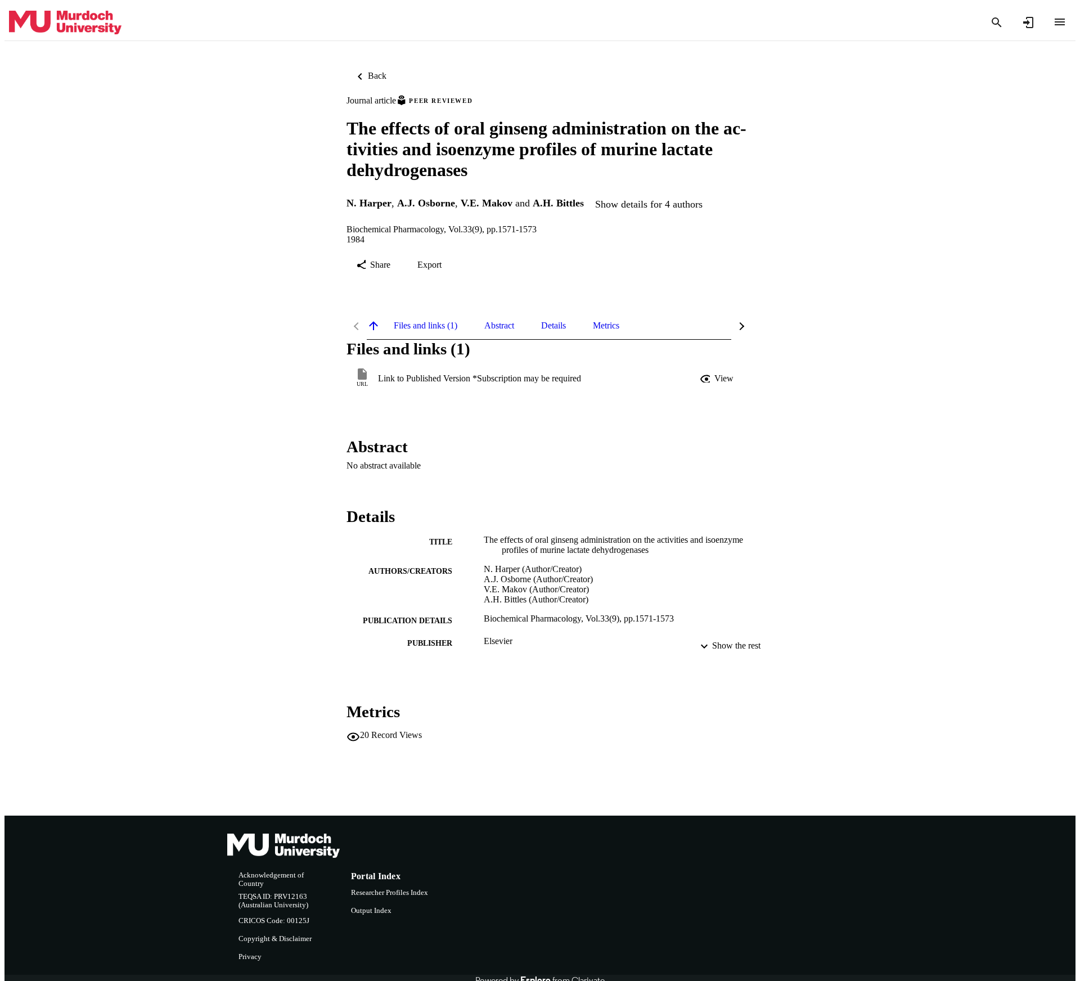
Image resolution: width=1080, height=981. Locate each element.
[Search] (997, 22)
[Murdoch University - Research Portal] (65, 22)
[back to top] (373, 325)
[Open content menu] (1059, 22)
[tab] (425, 325)
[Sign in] (1028, 22)
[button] (717, 378)
